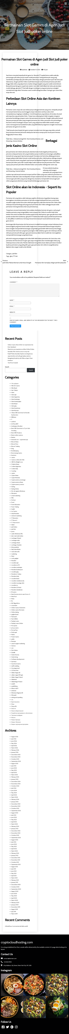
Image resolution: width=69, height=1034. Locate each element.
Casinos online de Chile (17, 460)
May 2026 (14, 743)
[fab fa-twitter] (7, 1026)
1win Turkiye (14, 390)
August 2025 (14, 763)
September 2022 (16, 837)
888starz (13, 417)
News (12, 599)
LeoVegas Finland (16, 538)
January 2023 (14, 828)
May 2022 (14, 846)
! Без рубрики (15, 383)
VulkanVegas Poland (16, 681)
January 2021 (14, 882)
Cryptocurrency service (17, 484)
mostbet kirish (15, 578)
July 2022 (13, 842)
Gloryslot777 (37, 75)
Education (14, 493)
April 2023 (14, 822)
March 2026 (14, 748)
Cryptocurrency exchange (18, 480)
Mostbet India (15, 576)
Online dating (15, 612)
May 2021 (13, 873)
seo (12, 648)
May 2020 (14, 896)
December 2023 (15, 804)
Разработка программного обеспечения (21, 713)
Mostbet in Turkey (16, 574)
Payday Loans (15, 621)
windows (13, 690)
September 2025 (16, 761)
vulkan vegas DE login (17, 675)
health (13, 509)
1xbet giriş (14, 406)
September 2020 (16, 889)
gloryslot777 (19, 88)
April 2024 (14, 795)
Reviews (13, 641)
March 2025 (14, 775)
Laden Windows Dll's (17, 534)
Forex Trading (15, 507)
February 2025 (15, 777)
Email (12, 306)
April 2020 (14, 898)
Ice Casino (14, 511)
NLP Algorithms (15, 603)
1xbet (12, 392)
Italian (13, 525)
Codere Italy (14, 468)
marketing (14, 554)
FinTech (13, 500)
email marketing (15, 495)
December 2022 (15, 831)
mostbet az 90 (15, 565)
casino (13, 457)
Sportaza (13, 661)
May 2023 (14, 819)
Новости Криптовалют (17, 711)
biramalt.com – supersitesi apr (19, 439)
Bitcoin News (15, 442)
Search (7, 367)
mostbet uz (14, 585)
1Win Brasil (14, 388)
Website (12, 312)
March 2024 (14, 797)
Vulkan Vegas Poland (17, 677)
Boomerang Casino (16, 453)
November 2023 (15, 806)
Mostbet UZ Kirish (16, 587)
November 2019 (15, 907)
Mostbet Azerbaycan (17, 569)
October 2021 (15, 862)
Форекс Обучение (16, 722)
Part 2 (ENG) (14, 619)
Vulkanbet (14, 679)
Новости (13, 708)
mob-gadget (14, 558)
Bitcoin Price (14, 444)
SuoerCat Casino (16, 664)
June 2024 (14, 790)
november (14, 605)
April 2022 (14, 849)
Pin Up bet (14, 625)
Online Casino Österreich (18, 607)
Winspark (13, 695)
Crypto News (14, 475)
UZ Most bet (14, 670)
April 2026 (14, 745)
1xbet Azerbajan (15, 399)
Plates (13, 634)
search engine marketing (18, 643)
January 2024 (14, 802)
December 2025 (15, 754)
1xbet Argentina (15, 397)
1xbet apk (13, 395)
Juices (12, 531)
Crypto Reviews (15, 477)
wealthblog (14, 686)
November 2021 (15, 860)
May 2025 (14, 770)
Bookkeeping (15, 451)
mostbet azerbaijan (16, 567)
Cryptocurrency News (17, 482)
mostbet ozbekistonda (17, 581)
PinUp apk (14, 632)
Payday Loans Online (17, 623)
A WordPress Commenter (12, 926)
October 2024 (15, 786)
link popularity (15, 547)
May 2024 (14, 793)
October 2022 (15, 835)
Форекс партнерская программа (19, 724)
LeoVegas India (15, 540)
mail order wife (15, 551)
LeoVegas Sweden (16, 545)
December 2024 (15, 781)
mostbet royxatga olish (17, 583)
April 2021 (13, 875)
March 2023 (14, 824)
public (13, 639)
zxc (12, 699)
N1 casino (13, 592)
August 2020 (14, 891)
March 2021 (14, 878)
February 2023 (15, 826)
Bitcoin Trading (15, 446)
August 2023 (14, 813)
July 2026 (13, 739)
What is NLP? (14, 688)
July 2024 (13, 788)
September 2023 (16, 810)
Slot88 (13, 652)
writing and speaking (16, 697)
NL (12, 601)
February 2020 (15, 902)
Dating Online (15, 489)
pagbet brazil (14, 614)
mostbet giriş (15, 572)
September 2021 (15, 864)
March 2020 (14, 900)
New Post (14, 596)
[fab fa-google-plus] (12, 1026)
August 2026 (14, 736)
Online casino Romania (17, 610)
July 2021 (13, 869)
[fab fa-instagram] (16, 1026)
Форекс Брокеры (15, 720)
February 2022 (15, 853)
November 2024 (15, 784)
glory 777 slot (14, 256)
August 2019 (14, 909)
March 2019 (14, 914)
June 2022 (14, 844)
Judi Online (14, 527)
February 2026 (15, 750)
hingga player (10, 134)
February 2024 (15, 799)
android (13, 421)
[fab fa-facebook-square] (3, 1026)
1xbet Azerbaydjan (16, 401)
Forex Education (15, 504)
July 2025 (13, 766)
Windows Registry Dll (17, 693)
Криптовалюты (15, 702)
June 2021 (13, 871)
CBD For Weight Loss (17, 462)
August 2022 (14, 840)
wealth (13, 684)
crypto (13, 473)
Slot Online (14, 650)
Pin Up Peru (14, 630)
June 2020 (14, 893)
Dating (13, 486)
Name (12, 300)
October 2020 (15, 887)
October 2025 (15, 759)
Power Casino (15, 637)
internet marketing (16, 516)
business (13, 455)
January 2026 (14, 752)
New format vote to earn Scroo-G (20, 594)
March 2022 (14, 851)
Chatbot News (15, 464)
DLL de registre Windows (18, 491)
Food (12, 502)
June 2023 (14, 817)
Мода (12, 704)
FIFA (12, 498)
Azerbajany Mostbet (16, 426)
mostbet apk (14, 563)
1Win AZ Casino (15, 386)
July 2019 (13, 911)
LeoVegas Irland (15, 543)
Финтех (13, 717)
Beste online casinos (17, 435)
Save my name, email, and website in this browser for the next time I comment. (34, 321)
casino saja (54, 164)
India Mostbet (15, 513)
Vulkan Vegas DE (15, 672)
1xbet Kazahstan (15, 408)
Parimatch (14, 616)
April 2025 (14, 772)
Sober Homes (15, 655)
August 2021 (14, 866)
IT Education (14, 518)
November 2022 (15, 833)
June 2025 (14, 768)
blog (12, 448)
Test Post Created (13, 363)
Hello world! (24, 926)
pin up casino (15, 628)
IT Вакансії (14, 520)
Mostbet (13, 560)
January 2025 (14, 779)
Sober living (14, 657)
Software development (17, 659)
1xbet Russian (15, 410)
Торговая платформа (16, 715)
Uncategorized (15, 668)
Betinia (13, 437)
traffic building (15, 666)
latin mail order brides (17, 536)
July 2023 (13, 815)
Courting (13, 471)
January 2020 (15, 905)
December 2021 (15, 857)
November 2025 (15, 757)
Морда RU (14, 706)
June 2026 (14, 741)
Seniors (13, 646)
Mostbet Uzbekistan (17, 590)
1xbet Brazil (14, 404)
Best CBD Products (16, 433)
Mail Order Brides (16, 549)
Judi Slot (14, 253)
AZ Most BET (14, 424)
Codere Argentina (16, 466)
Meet (12, 556)
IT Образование (15, 522)
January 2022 (14, 855)
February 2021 (15, 880)
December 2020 (16, 884)
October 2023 (15, 808)
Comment (13, 282)
